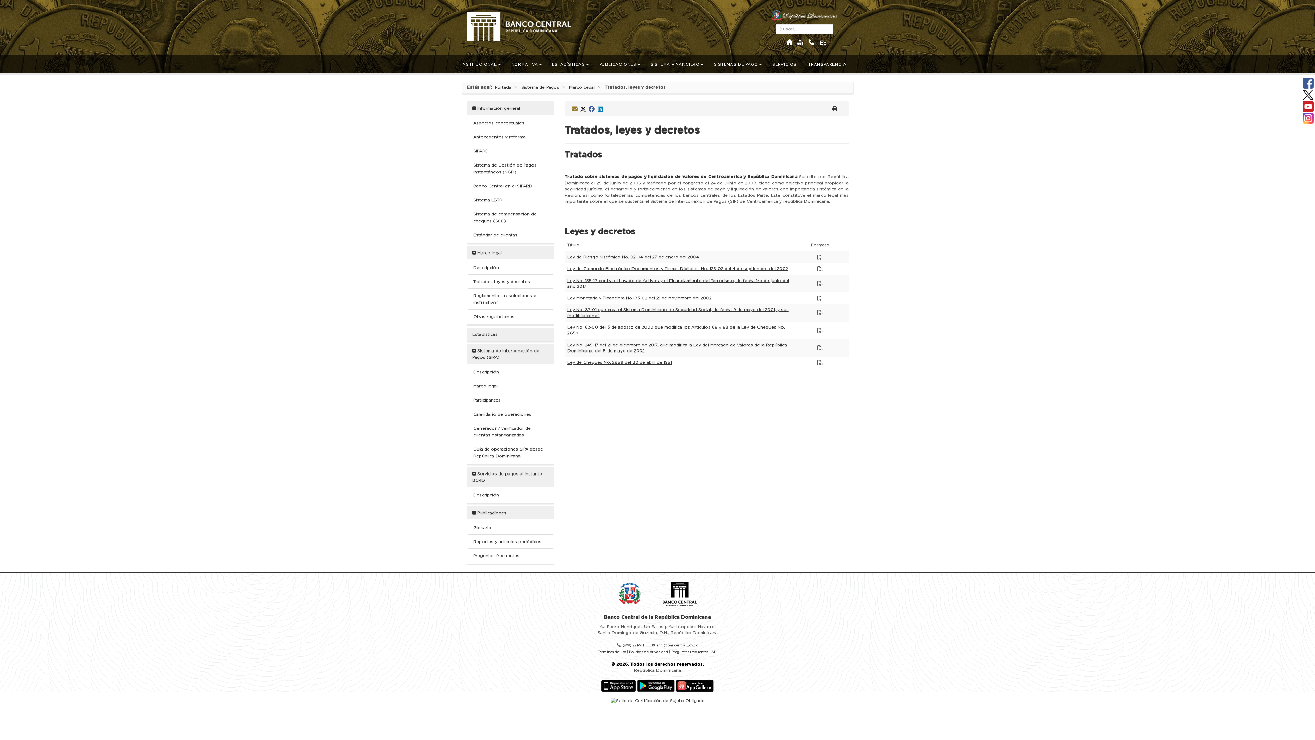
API (714, 652)
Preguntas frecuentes (496, 556)
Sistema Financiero (676, 64)
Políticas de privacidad (648, 652)
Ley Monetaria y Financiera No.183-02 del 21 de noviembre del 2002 (639, 298)
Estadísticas (569, 64)
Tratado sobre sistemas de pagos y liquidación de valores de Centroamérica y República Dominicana (681, 177)
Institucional (480, 64)
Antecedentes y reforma (499, 137)
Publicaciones (618, 64)
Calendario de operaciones (502, 414)
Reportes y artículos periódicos (507, 542)
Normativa (525, 64)
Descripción (486, 268)
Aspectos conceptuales (498, 123)
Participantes (487, 400)
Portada (503, 87)
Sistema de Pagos (540, 87)
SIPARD (481, 151)
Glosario (482, 528)
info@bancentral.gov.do (677, 645)
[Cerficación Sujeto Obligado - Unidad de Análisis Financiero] (658, 700)
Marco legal (489, 253)
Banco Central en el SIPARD (503, 186)
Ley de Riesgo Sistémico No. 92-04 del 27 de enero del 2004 (633, 257)
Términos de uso (612, 652)
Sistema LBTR (487, 200)
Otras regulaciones (493, 316)
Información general (498, 108)
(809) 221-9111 (634, 645)
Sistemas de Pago (737, 64)
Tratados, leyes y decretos (501, 282)
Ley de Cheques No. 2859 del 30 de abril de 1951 (619, 362)
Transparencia (828, 64)
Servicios (785, 64)
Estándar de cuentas (495, 235)
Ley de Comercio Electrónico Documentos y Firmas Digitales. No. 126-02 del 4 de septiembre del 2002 (677, 269)
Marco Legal (582, 87)
